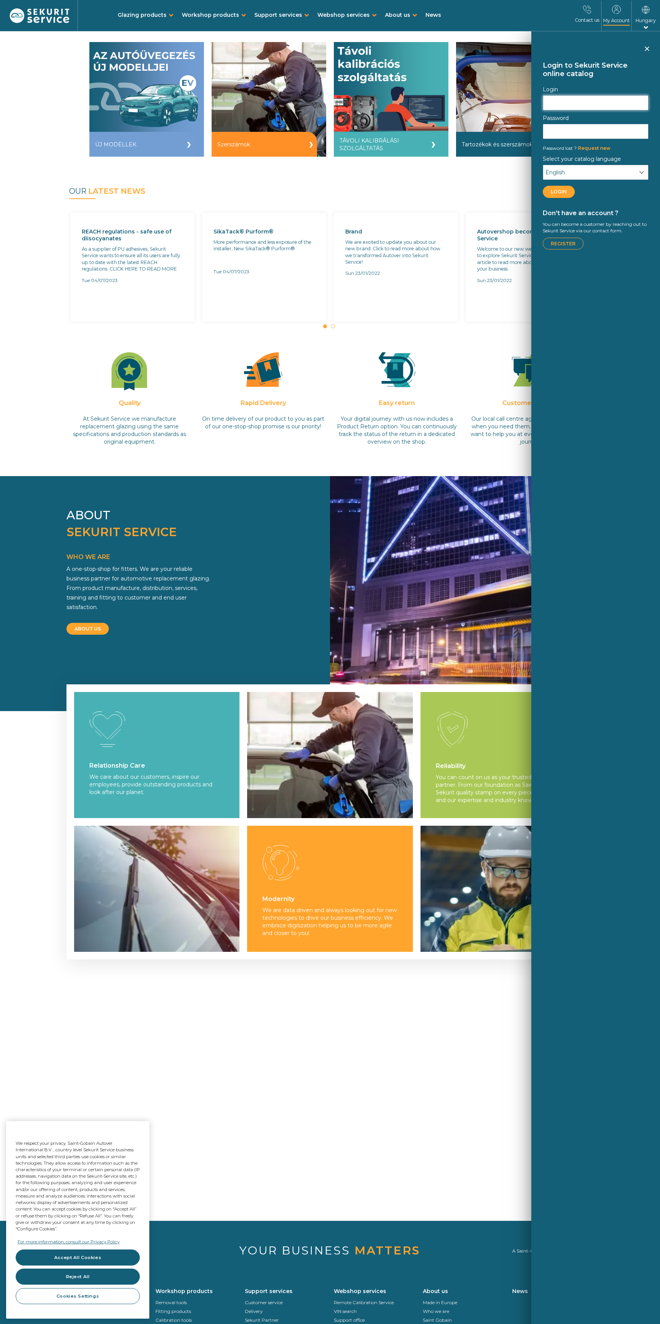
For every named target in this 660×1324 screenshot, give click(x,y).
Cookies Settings (78, 1296)
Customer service (264, 1302)
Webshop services (343, 14)
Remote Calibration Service (364, 1302)
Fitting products (173, 1311)
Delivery (254, 1311)
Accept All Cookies (77, 1257)
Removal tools (171, 1302)
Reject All (78, 1276)
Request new (576, 148)
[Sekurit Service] (40, 16)
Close (646, 52)
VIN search (345, 1311)
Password (556, 118)
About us (397, 14)
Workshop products (210, 14)
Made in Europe (440, 1302)
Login (550, 89)
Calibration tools (173, 1320)
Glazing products (142, 14)
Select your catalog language (582, 159)
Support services (278, 14)
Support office (349, 1320)
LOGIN (559, 191)
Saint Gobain (437, 1320)
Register (563, 243)
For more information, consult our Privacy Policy (69, 1242)
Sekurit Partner (262, 1320)
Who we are (436, 1311)
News (433, 14)
